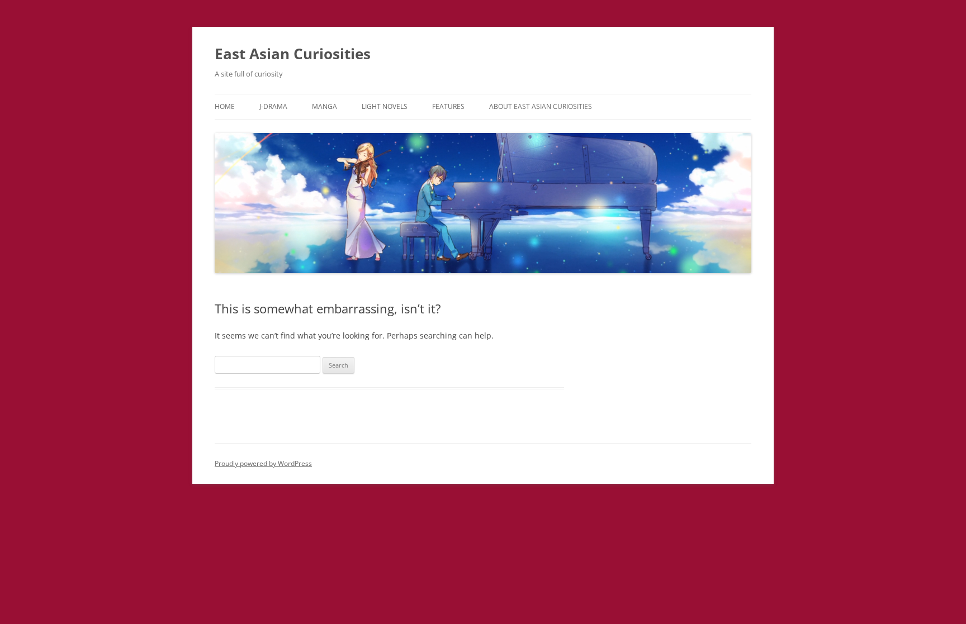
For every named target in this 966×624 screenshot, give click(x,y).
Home (225, 106)
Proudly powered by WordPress (263, 463)
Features (448, 106)
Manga (324, 106)
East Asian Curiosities (293, 54)
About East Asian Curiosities (540, 106)
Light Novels (385, 106)
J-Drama (273, 106)
